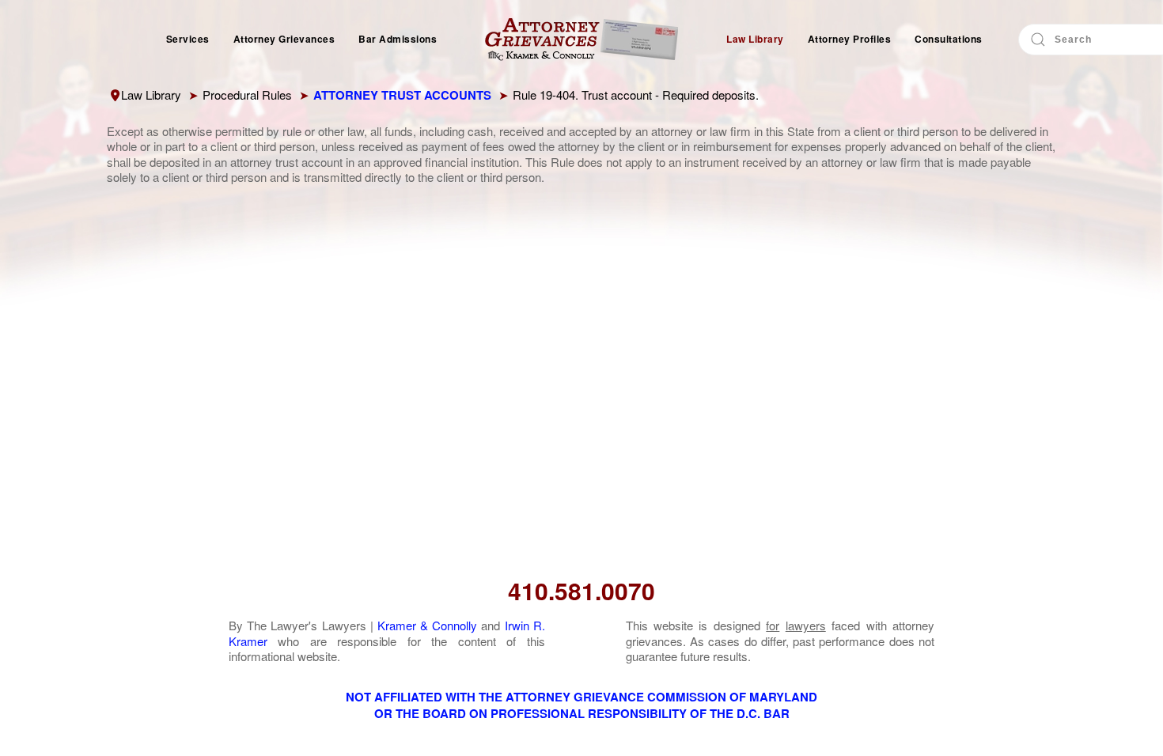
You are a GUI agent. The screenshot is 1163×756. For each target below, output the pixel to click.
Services (188, 39)
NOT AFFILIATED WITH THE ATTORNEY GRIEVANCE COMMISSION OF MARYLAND (581, 696)
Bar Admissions (397, 39)
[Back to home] (581, 39)
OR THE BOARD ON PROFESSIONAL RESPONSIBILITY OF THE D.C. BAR (582, 713)
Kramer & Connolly (427, 625)
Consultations (949, 39)
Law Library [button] (755, 39)
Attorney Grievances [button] (284, 39)
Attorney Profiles (850, 39)
